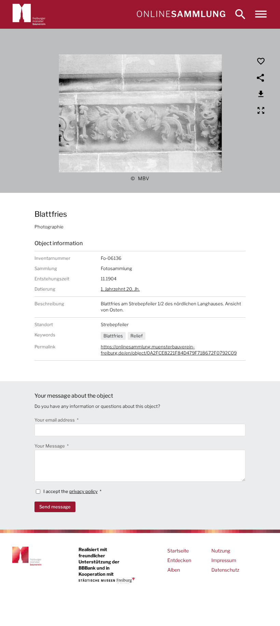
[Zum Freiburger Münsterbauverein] (29, 14)
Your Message (50, 446)
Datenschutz (225, 570)
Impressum (223, 560)
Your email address (55, 420)
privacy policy (83, 491)
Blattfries (113, 335)
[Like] (261, 61)
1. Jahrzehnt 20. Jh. (120, 289)
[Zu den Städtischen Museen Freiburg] (107, 580)
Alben (173, 570)
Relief (136, 335)
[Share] (261, 77)
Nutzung (220, 551)
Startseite (178, 551)
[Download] (261, 94)
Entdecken (179, 560)
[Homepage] (180, 14)
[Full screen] (261, 110)
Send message (55, 506)
